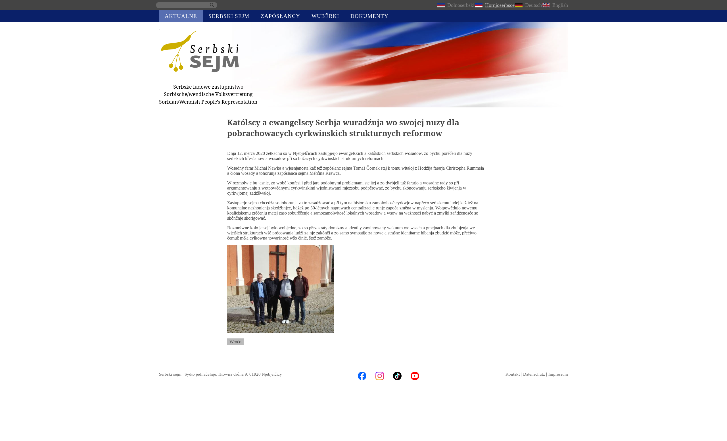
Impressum (558, 374)
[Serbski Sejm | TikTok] (397, 378)
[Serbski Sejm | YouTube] (415, 378)
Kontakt (512, 374)
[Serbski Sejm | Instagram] (379, 378)
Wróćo (235, 341)
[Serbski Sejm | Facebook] (362, 378)
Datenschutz (534, 374)
